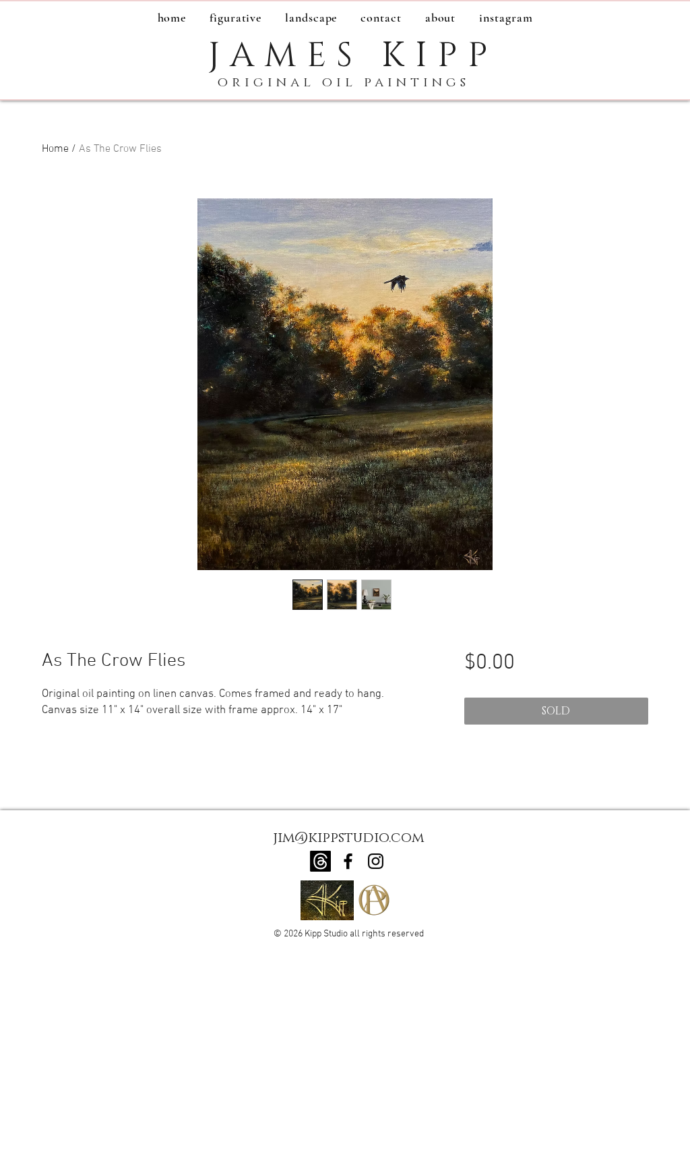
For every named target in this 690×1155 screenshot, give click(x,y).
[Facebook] (348, 861)
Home (55, 149)
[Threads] (320, 861)
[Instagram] (375, 861)
